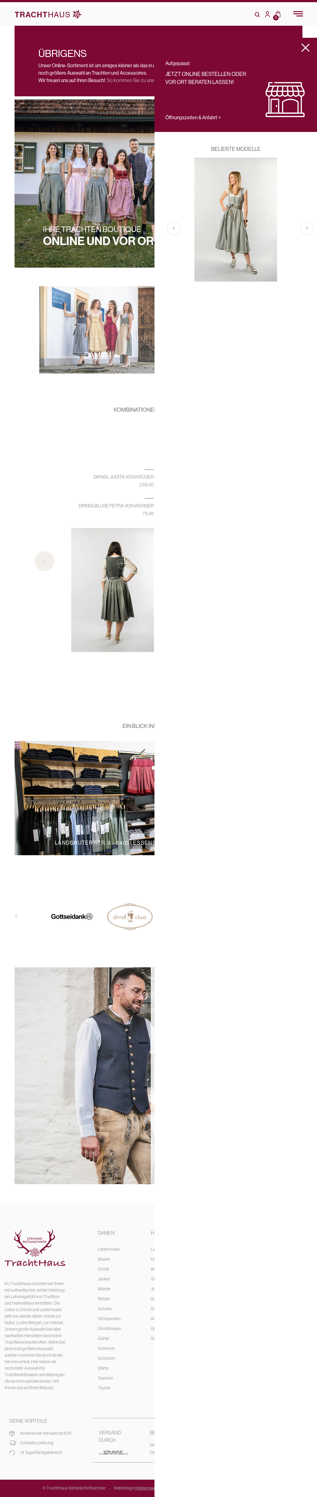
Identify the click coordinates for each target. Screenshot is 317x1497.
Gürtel (103, 1338)
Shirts (103, 1368)
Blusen (104, 1259)
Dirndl (103, 1269)
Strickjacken (109, 1318)
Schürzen (106, 1358)
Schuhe (104, 1308)
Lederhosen (109, 1249)
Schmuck (106, 1348)
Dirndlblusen (109, 1328)
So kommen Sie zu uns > (132, 80)
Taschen (105, 1378)
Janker (104, 1279)
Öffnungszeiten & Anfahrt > (193, 117)
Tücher (104, 1388)
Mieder (104, 1289)
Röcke (104, 1299)
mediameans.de (149, 1488)
